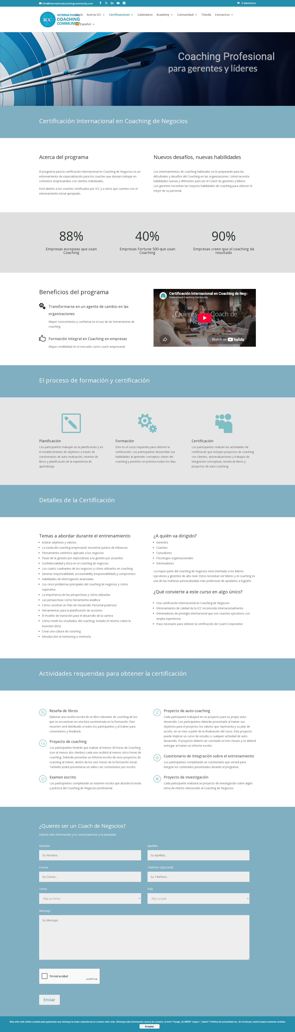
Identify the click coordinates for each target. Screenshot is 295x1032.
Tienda (206, 14)
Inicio (79, 14)
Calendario (145, 14)
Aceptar (149, 1026)
